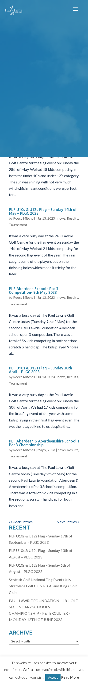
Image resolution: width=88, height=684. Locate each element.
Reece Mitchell (24, 218)
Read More (70, 677)
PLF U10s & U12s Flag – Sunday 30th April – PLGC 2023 (40, 370)
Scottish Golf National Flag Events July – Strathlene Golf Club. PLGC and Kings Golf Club (43, 585)
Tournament (18, 225)
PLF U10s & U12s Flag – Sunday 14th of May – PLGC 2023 (43, 211)
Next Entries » (68, 521)
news (61, 218)
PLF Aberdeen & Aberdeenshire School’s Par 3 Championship (44, 443)
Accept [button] (53, 677)
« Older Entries (21, 521)
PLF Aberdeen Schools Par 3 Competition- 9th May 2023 (33, 291)
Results (72, 218)
